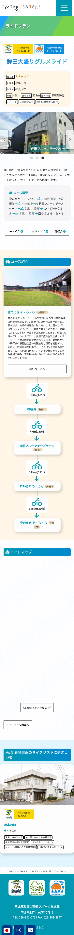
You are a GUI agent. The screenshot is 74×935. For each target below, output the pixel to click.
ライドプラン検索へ (17, 725)
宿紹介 (59, 231)
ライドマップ (38, 231)
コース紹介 (14, 231)
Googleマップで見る (35, 708)
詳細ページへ (37, 369)
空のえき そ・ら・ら (22, 199)
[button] (31, 158)
